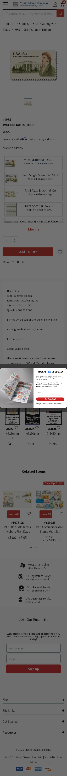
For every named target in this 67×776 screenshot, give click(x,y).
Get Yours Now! (50, 399)
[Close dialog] (65, 370)
